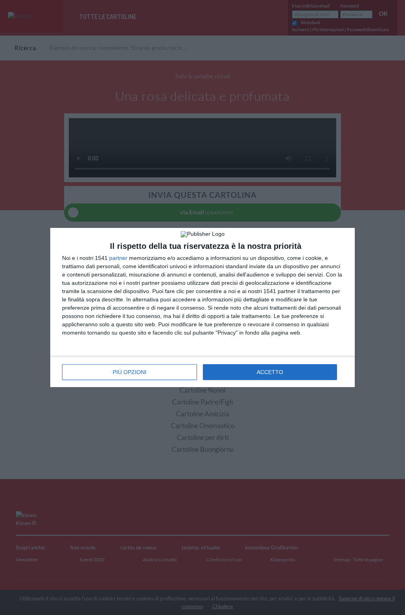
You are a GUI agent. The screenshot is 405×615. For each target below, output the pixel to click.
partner (118, 258)
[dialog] (202, 307)
